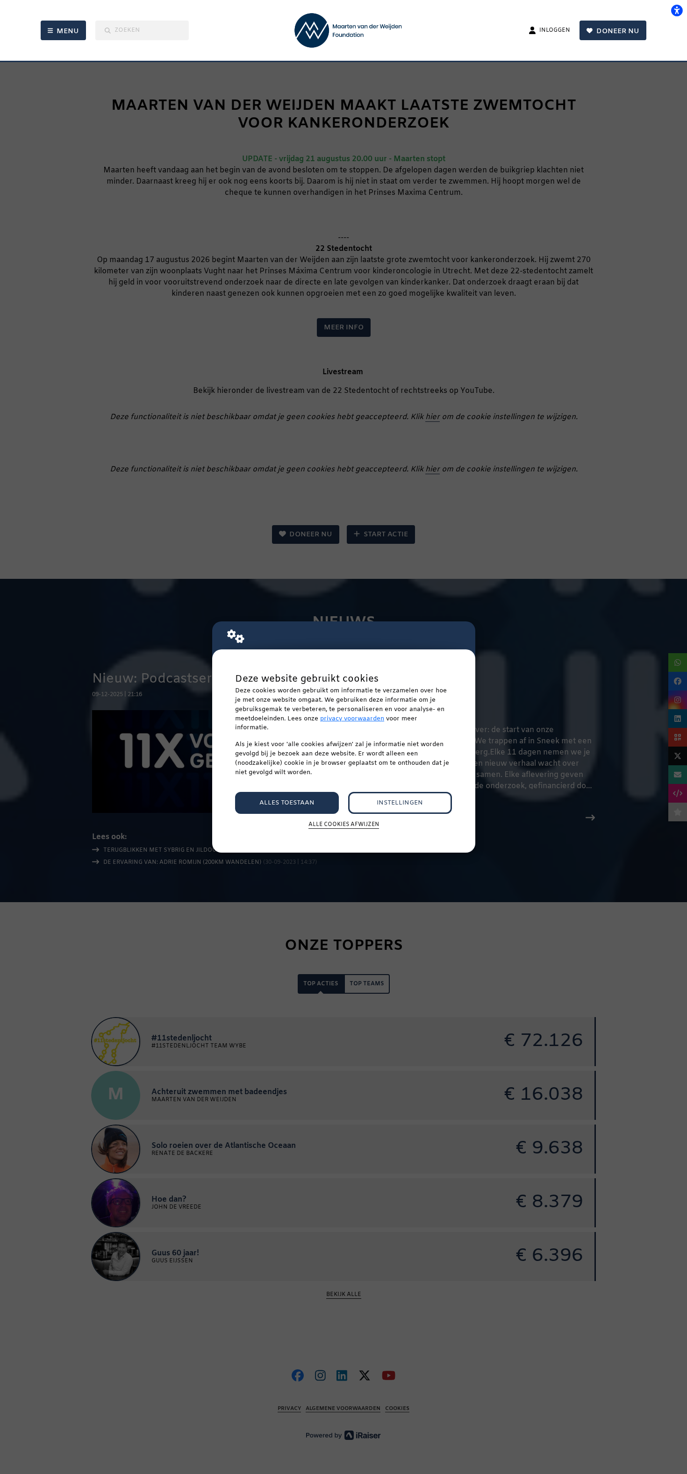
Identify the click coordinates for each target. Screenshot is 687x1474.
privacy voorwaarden (352, 719)
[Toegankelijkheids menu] (676, 10)
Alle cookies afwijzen (343, 824)
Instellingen (400, 803)
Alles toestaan (287, 803)
